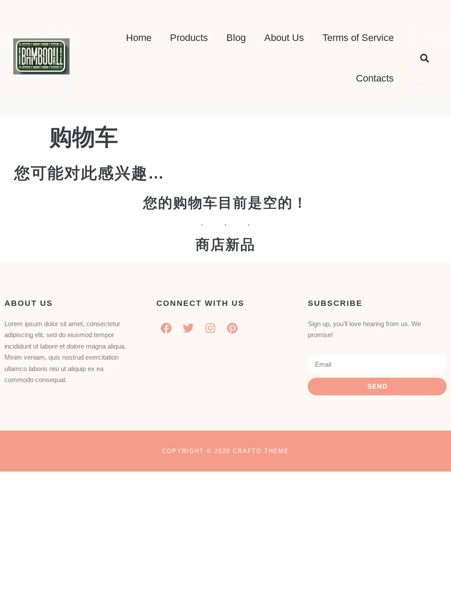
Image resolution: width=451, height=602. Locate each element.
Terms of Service (358, 37)
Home (139, 37)
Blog (236, 37)
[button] (424, 58)
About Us (284, 37)
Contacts (375, 78)
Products (189, 37)
